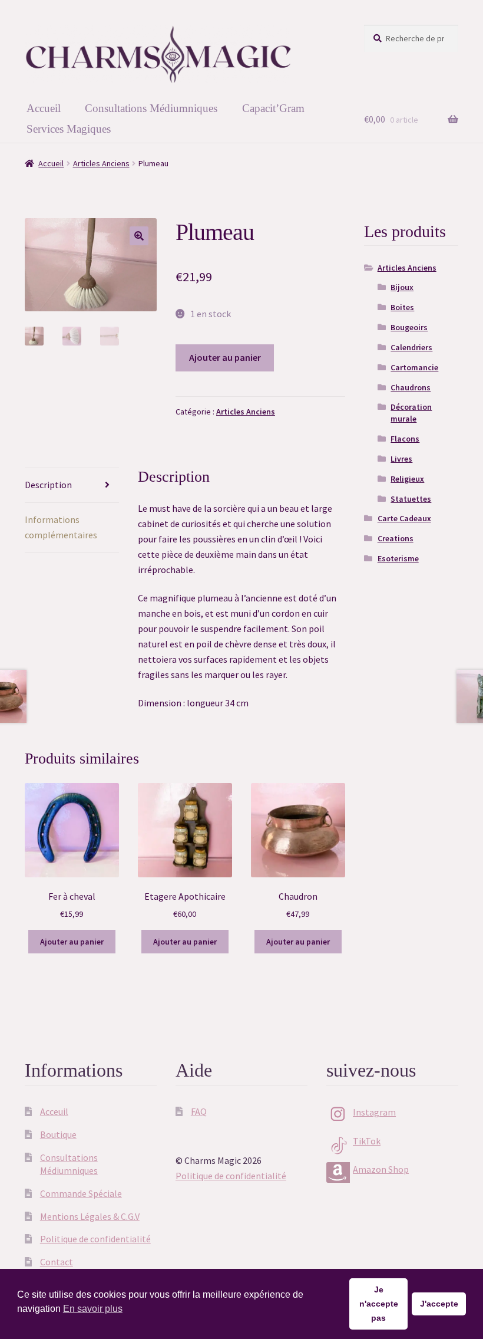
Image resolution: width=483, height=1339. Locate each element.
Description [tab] (48, 485)
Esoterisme (398, 558)
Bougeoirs (409, 327)
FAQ (199, 1111)
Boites (402, 307)
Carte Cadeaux (404, 518)
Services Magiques (69, 129)
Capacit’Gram (273, 108)
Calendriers (411, 347)
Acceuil (54, 1111)
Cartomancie (414, 367)
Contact (56, 1262)
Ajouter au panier (225, 357)
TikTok (367, 1141)
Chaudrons (411, 387)
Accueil (44, 108)
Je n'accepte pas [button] (378, 1303)
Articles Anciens (101, 163)
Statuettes (411, 499)
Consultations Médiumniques (151, 108)
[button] (139, 235)
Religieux (407, 478)
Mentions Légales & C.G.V (90, 1216)
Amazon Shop (381, 1169)
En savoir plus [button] (93, 1309)
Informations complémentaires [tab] (61, 527)
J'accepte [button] (439, 1303)
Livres (401, 458)
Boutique (58, 1134)
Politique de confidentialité (95, 1239)
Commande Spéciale (81, 1193)
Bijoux (402, 287)
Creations (395, 538)
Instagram (374, 1112)
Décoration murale (411, 413)
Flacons (405, 438)
